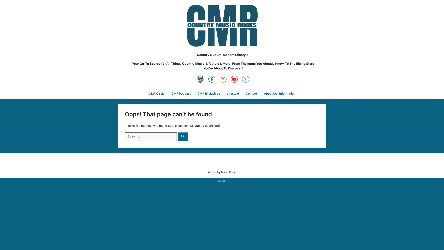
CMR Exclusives (209, 93)
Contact (251, 93)
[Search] (183, 136)
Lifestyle (233, 93)
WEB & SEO (222, 181)
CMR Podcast (181, 93)
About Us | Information (279, 93)
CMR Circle (157, 93)
